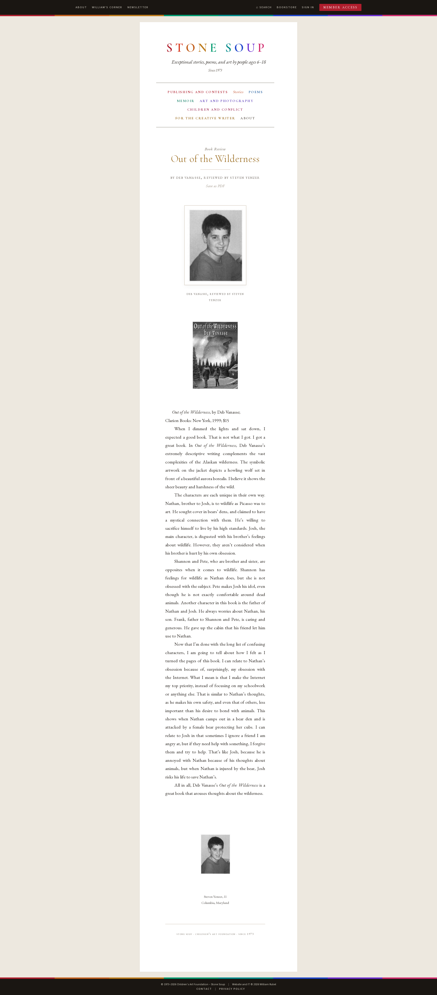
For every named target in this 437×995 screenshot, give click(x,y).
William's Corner (107, 7)
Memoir (186, 101)
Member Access (340, 7)
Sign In (308, 7)
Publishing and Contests (198, 92)
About (81, 7)
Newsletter (137, 7)
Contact (204, 989)
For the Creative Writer (205, 118)
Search (265, 7)
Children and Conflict (215, 109)
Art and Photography (227, 101)
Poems (256, 92)
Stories (238, 92)
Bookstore (287, 7)
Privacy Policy (232, 989)
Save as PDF (215, 185)
